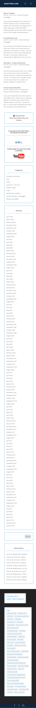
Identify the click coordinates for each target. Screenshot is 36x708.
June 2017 (10, 443)
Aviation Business (22, 625)
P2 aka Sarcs (11, 666)
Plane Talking (12, 672)
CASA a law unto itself (14, 634)
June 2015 (10, 511)
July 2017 (9, 441)
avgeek (10, 625)
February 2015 (11, 523)
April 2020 (10, 347)
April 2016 (10, 483)
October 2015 (11, 500)
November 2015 (11, 497)
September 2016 (12, 469)
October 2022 (11, 262)
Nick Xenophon (12, 660)
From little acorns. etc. (11, 38)
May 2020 (9, 344)
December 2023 (11, 225)
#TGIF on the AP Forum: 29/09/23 (17, 577)
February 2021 (11, 319)
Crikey (21, 636)
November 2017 (11, 429)
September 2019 (12, 367)
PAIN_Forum (12, 669)
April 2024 (10, 217)
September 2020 (12, 333)
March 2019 (10, 384)
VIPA (10, 692)
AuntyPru (11, 622)
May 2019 (9, 378)
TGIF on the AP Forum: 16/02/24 (16, 563)
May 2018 (9, 412)
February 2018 (11, 421)
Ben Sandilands (12, 628)
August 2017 (10, 438)
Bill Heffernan (12, 631)
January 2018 (11, 424)
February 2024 (11, 222)
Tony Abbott (23, 689)
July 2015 (9, 509)
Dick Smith (11, 639)
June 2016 (10, 477)
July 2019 (9, 372)
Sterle (10, 686)
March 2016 (10, 486)
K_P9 (6, 15)
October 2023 (11, 231)
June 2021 (10, 307)
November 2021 (11, 293)
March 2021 (10, 316)
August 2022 (10, 268)
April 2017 (10, 449)
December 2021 (11, 290)
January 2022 (11, 287)
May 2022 (9, 276)
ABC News (22, 613)
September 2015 (12, 503)
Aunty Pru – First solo (13, 185)
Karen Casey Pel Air (13, 651)
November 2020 (11, 327)
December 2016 (11, 460)
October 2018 (11, 398)
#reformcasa (11, 613)
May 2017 (9, 446)
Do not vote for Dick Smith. (12, 87)
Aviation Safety (11, 187)
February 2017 (11, 455)
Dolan (10, 642)
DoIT (20, 639)
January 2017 (11, 458)
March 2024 (10, 219)
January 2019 (11, 390)
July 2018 (9, 407)
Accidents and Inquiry (13, 176)
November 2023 (11, 228)
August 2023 (10, 236)
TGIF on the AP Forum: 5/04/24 (16, 557)
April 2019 (10, 381)
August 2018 (10, 404)
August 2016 (10, 472)
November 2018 (11, 395)
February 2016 (11, 489)
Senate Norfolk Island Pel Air (16, 677)
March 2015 (10, 520)
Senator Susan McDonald (15, 683)
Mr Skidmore (11, 657)
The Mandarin (12, 689)
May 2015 (9, 514)
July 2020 (9, 338)
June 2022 (10, 273)
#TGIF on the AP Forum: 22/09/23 (17, 580)
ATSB (8, 182)
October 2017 (11, 432)
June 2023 (10, 242)
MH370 (25, 651)
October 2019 (11, 364)
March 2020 (10, 350)
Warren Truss (19, 692)
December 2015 (11, 494)
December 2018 (11, 392)
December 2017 (11, 426)
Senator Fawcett (13, 680)
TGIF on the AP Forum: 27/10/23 (16, 571)
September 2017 (12, 435)
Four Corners (20, 642)
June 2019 (10, 375)
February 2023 (11, 253)
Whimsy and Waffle (12, 199)
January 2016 (11, 492)
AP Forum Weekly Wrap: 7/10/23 (16, 574)
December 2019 (11, 358)
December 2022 (11, 259)
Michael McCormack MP (14, 654)
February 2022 (11, 285)
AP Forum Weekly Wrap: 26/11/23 (17, 568)
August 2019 (10, 370)
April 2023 (10, 248)
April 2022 (10, 279)
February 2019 (11, 387)
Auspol (20, 622)
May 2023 (9, 245)
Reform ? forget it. (9, 13)
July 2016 (9, 475)
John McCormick (20, 645)
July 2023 (9, 239)
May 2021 (9, 310)
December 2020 (11, 324)
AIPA (10, 616)
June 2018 (10, 409)
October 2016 (11, 466)
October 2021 (11, 296)
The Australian (20, 686)
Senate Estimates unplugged (16, 675)
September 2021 (12, 299)
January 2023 (11, 256)
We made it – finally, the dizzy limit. (15, 63)
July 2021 (9, 304)
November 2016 (11, 463)
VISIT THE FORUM (15, 599)
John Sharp (11, 648)
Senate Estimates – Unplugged (16, 196)
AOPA (10, 619)
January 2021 (11, 321)
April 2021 (10, 313)
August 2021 (10, 302)
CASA (8, 190)
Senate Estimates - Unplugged (18, 92)
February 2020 (11, 353)
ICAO (10, 645)
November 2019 (11, 361)
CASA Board (12, 636)
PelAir (21, 669)
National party (23, 657)
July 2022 (9, 270)
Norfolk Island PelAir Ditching (16, 663)
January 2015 (11, 526)
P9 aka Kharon (23, 666)
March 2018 (10, 418)
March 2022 (10, 282)
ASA (8, 179)
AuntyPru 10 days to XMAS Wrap (16, 565)
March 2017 (10, 452)
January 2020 (11, 356)
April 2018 (10, 415)
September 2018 (12, 401)
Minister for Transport (13, 193)
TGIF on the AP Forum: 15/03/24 (16, 560)
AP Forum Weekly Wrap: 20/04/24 (17, 554)
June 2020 (10, 341)
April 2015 (10, 517)
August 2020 (10, 336)
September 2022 (12, 265)
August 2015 (10, 506)
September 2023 (12, 234)
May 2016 (9, 480)
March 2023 (10, 251)
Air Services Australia (21, 616)
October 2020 (11, 330)
